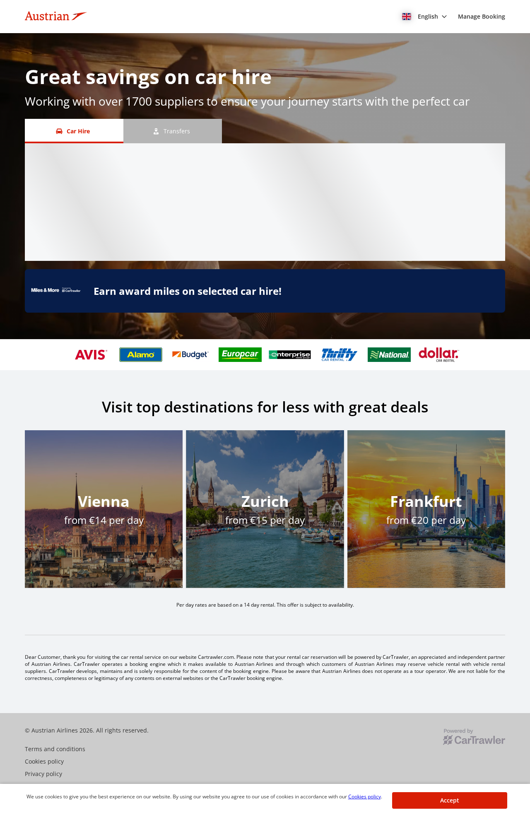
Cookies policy (364, 796)
